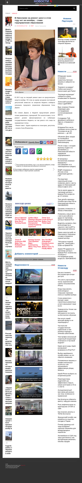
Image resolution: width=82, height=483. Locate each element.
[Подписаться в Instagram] (48, 142)
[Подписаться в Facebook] (41, 142)
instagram (40, 259)
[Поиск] (74, 8)
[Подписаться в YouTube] (52, 142)
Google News (33, 142)
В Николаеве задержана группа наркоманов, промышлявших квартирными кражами (28, 170)
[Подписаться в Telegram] (45, 142)
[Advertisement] (35, 186)
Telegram (35, 259)
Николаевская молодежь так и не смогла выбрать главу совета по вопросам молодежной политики (35, 165)
